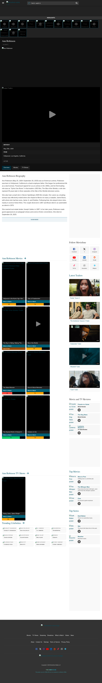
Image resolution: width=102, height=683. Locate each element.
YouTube (74, 260)
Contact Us (39, 642)
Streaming (43, 635)
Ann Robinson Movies (12, 258)
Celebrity (5, 44)
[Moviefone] (13, 3)
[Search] (77, 3)
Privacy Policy (65, 642)
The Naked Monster (9, 387)
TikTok (74, 268)
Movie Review (82, 406)
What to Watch (59, 635)
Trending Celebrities (11, 523)
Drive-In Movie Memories (35, 387)
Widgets (95, 268)
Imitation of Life (32, 432)
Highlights (51, 17)
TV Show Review (82, 429)
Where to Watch (7, 301)
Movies (29, 635)
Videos (67, 635)
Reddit (94, 260)
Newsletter (84, 268)
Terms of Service (55, 642)
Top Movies (74, 471)
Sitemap (46, 642)
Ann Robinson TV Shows (13, 473)
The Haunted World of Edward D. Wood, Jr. (14, 432)
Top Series (74, 510)
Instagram (94, 251)
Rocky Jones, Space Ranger (11, 513)
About (32, 642)
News (72, 635)
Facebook (74, 251)
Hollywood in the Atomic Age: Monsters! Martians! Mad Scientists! (14, 298)
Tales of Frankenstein (34, 298)
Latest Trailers (75, 275)
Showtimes (50, 635)
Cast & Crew (6, 348)
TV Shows (35, 635)
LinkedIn (84, 260)
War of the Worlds (33, 343)
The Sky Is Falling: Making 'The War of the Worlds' (14, 343)
